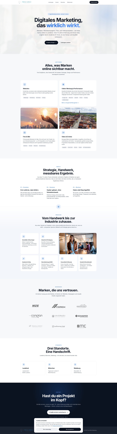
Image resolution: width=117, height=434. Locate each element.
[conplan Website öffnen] (35, 316)
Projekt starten (94, 2)
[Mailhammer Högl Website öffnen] (58, 326)
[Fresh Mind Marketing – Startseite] (25, 2)
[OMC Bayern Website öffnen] (81, 326)
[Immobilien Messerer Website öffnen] (58, 316)
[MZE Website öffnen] (35, 306)
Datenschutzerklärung (57, 425)
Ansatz (56, 2)
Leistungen (50, 2)
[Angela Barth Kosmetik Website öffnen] (35, 326)
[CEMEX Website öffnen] (58, 306)
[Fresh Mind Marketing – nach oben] (26, 430)
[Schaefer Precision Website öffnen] (81, 316)
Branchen (63, 2)
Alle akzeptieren (70, 429)
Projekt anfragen (50, 42)
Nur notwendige (47, 429)
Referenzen (69, 2)
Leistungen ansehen (65, 42)
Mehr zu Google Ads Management (70, 102)
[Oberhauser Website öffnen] (81, 306)
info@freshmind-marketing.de (57, 412)
